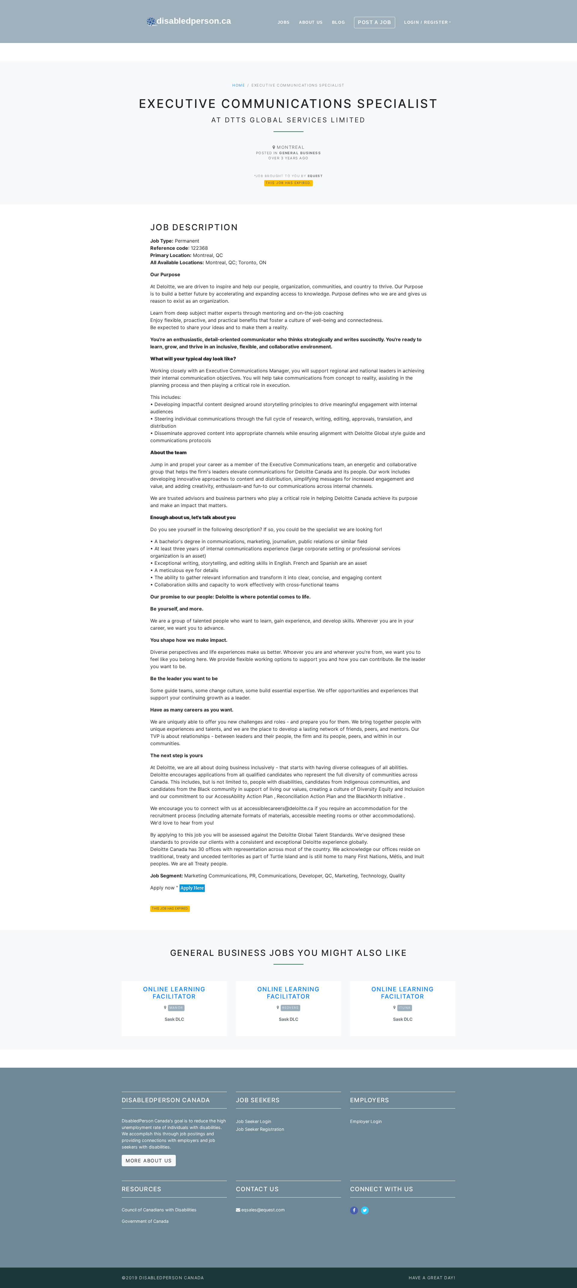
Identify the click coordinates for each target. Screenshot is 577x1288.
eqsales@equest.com (263, 1209)
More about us (149, 1161)
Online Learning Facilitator (174, 993)
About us (311, 22)
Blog (338, 22)
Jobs (284, 22)
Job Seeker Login (253, 1121)
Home (238, 85)
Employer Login (366, 1121)
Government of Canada (145, 1221)
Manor (176, 1008)
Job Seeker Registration (260, 1129)
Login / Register (426, 22)
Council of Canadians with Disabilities (159, 1209)
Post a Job (374, 22)
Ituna (405, 1008)
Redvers (290, 1008)
